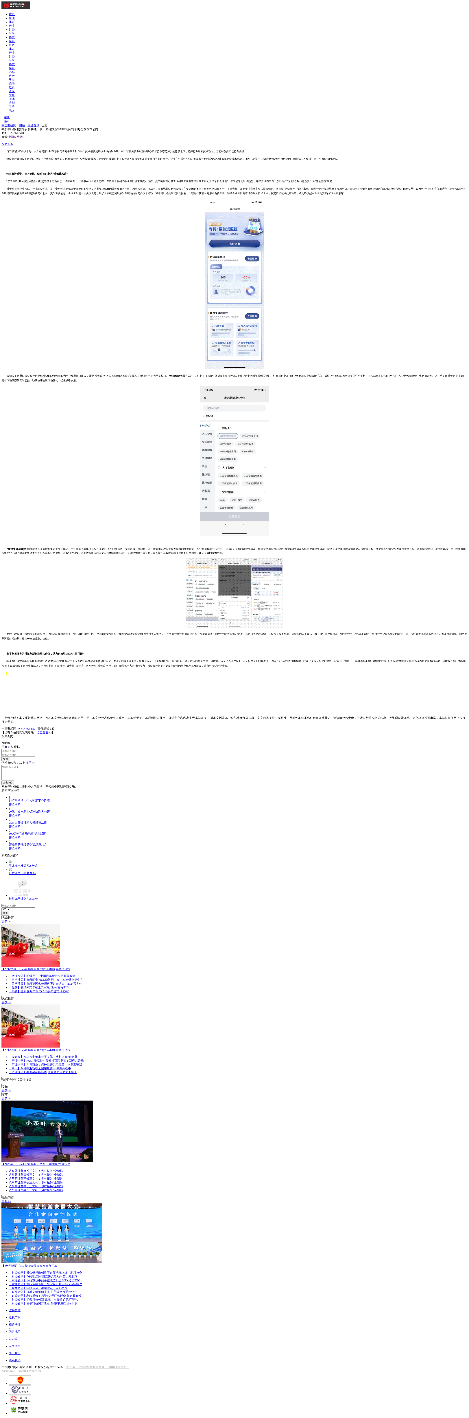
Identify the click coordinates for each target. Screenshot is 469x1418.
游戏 (12, 98)
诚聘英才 (15, 1310)
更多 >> (6, 921)
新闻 (12, 18)
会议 (12, 91)
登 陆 (5, 758)
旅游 (12, 79)
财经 (12, 29)
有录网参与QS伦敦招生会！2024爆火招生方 (46, 979)
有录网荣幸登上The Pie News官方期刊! (39, 987)
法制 (12, 102)
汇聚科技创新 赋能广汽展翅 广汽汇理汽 (43, 1299)
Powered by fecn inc (29, 1370)
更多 (12, 45)
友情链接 (15, 1346)
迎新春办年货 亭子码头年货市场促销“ (39, 991)
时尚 (12, 33)
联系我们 (15, 1360)
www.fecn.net (26, 728)
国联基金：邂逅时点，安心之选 (38, 1288)
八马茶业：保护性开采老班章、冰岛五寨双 (45, 1064)
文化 (12, 95)
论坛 (12, 83)
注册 (7, 117)
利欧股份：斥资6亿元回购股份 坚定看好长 (45, 1295)
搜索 (5, 913)
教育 (12, 87)
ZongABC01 (9, 1370)
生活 (12, 106)
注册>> (30, 762)
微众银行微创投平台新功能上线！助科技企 (45, 1272)
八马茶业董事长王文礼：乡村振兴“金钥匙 (43, 1056)
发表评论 (7, 782)
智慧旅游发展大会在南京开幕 (29, 1265)
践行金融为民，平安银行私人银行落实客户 (45, 1284)
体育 (12, 21)
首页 (12, 14)
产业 (12, 25)
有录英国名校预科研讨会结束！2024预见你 (45, 983)
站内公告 (15, 1338)
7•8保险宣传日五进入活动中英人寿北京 (43, 1276)
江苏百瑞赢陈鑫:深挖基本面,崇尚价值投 (35, 969)
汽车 (12, 72)
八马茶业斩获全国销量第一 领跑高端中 (40, 1068)
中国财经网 (8, 125)
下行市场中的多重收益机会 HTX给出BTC (44, 1280)
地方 (12, 110)
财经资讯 (33, 125)
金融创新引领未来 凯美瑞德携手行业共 (43, 1291)
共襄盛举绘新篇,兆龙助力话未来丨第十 (43, 1072)
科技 (12, 37)
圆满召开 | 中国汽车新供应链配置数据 (42, 975)
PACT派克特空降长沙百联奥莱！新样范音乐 (46, 1060)
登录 (7, 121)
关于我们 (15, 1353)
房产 (12, 75)
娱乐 (12, 41)
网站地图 (15, 1331)
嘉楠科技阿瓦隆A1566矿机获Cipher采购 (43, 1303)
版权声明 (15, 1317)
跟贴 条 (7, 144)
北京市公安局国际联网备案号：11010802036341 (97, 1367)
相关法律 (15, 1324)
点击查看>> (44, 732)
